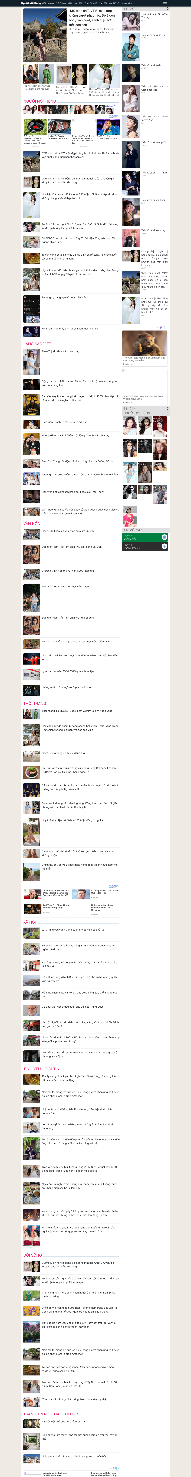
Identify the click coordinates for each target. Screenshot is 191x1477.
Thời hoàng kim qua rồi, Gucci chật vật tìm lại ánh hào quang (77, 710)
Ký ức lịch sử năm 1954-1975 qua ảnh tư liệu (68, 671)
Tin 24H (129, 409)
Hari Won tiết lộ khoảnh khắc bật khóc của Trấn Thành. (73, 491)
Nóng (51, 3)
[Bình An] (100, 110)
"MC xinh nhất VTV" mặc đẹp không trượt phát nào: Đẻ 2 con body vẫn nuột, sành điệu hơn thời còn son (92, 18)
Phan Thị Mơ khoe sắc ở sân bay (60, 351)
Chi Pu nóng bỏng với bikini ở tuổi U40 (64, 753)
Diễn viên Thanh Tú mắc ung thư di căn (64, 422)
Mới (44, 3)
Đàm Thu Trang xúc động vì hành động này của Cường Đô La (77, 461)
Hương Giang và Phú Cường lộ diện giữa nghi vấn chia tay (75, 435)
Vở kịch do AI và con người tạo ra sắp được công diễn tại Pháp (78, 641)
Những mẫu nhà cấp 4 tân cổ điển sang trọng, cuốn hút (74, 1456)
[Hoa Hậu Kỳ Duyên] (41, 110)
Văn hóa (72, 3)
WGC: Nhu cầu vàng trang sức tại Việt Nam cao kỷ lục (73, 929)
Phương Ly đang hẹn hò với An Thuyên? (65, 297)
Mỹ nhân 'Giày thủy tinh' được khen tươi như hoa (70, 328)
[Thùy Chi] (64, 110)
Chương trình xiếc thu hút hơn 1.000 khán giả (68, 570)
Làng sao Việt (37, 344)
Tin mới (129, 9)
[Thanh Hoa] (88, 110)
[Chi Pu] (77, 110)
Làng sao (126, 3)
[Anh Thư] (48, 110)
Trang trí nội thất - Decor (50, 1414)
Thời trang (90, 3)
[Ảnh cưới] (110, 106)
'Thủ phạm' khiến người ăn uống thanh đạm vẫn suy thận (74, 1399)
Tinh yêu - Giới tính (42, 1069)
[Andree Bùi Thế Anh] (56, 110)
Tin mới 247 (132, 530)
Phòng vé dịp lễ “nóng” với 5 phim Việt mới (66, 687)
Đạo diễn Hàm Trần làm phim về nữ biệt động (68, 617)
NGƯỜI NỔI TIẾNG (136, 413)
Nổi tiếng (114, 3)
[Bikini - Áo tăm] (71, 110)
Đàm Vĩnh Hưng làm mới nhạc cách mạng (66, 586)
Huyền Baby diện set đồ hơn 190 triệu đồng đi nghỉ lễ (73, 820)
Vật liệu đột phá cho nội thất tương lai (63, 1421)
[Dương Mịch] (27, 110)
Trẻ (81, 3)
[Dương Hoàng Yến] (109, 113)
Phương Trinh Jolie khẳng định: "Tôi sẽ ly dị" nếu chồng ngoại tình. (80, 474)
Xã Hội (29, 922)
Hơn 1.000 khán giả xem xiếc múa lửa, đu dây (68, 531)
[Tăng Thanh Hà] (34, 110)
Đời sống (61, 3)
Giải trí (103, 3)
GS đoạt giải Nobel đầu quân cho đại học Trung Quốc (73, 1006)
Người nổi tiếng (39, 101)
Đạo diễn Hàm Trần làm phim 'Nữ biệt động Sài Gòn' (72, 546)
